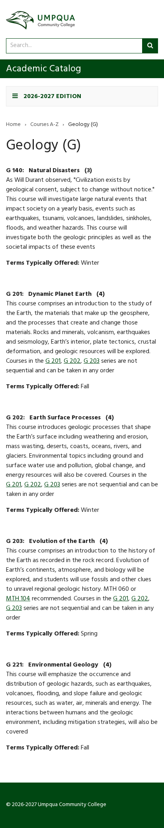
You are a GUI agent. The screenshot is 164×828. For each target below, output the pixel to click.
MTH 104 (18, 599)
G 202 (72, 362)
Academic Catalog (43, 70)
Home (13, 125)
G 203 (92, 362)
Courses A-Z (44, 125)
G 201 (53, 362)
